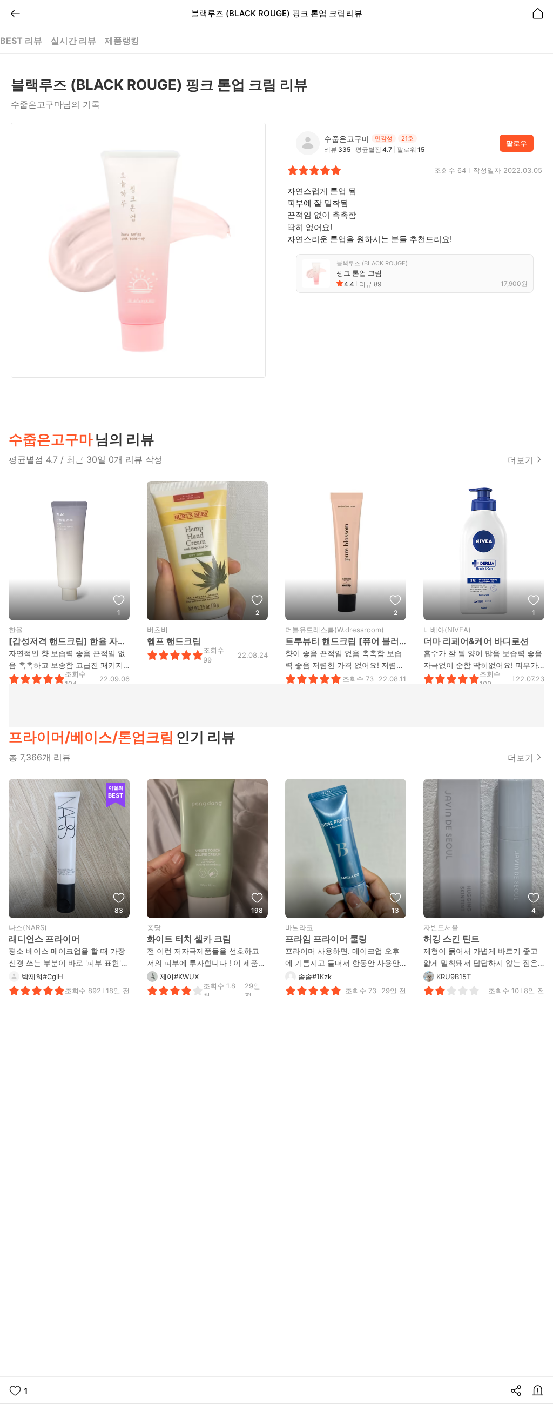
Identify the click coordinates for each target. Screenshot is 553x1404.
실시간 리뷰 (73, 40)
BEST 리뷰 (21, 40)
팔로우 (516, 143)
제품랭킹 (122, 40)
